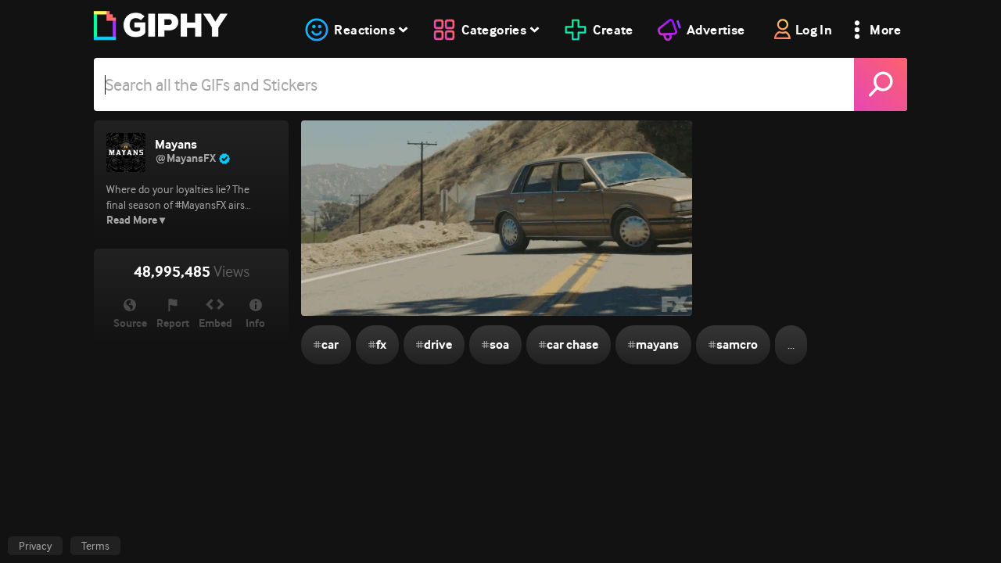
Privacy (35, 546)
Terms (95, 546)
